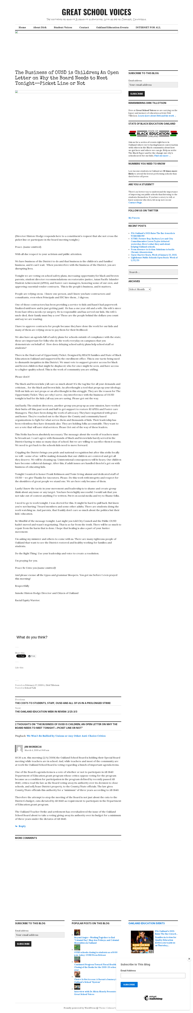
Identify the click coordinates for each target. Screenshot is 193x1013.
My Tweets (134, 218)
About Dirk (40, 27)
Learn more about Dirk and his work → (157, 115)
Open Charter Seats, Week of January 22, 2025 (154, 255)
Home (22, 27)
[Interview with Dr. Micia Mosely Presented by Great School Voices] (77, 989)
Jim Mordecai (33, 746)
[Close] (189, 959)
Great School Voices (96, 11)
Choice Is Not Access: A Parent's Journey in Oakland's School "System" (95, 980)
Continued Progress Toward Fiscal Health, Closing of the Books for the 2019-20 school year (95, 967)
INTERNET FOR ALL (148, 27)
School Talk (30, 688)
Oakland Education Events (112, 27)
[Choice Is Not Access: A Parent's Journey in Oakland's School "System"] (77, 976)
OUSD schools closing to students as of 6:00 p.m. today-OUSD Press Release (95, 953)
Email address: (135, 80)
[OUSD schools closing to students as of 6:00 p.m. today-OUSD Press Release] (77, 949)
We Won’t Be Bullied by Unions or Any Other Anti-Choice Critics (66, 735)
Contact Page (135, 202)
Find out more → (162, 155)
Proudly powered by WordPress (80, 1008)
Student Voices (63, 27)
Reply (22, 826)
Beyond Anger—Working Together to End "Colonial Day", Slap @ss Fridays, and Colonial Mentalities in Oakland (96, 940)
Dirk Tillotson (52, 685)
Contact (84, 27)
